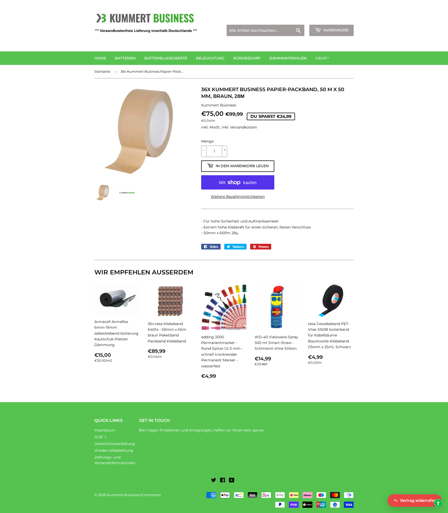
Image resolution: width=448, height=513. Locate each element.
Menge (207, 141)
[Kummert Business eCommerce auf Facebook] (222, 480)
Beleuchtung (210, 58)
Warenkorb (335, 30)
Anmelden (308, 18)
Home (100, 58)
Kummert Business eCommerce (134, 495)
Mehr (321, 58)
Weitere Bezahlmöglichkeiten (238, 196)
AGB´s (100, 437)
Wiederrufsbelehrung (113, 450)
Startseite (102, 71)
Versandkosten (243, 127)
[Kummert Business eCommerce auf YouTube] (231, 480)
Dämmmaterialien (288, 58)
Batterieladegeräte (165, 58)
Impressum (104, 430)
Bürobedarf (247, 58)
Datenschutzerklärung (114, 443)
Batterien (125, 58)
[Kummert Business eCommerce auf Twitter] (213, 480)
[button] (438, 503)
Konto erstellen (341, 18)
